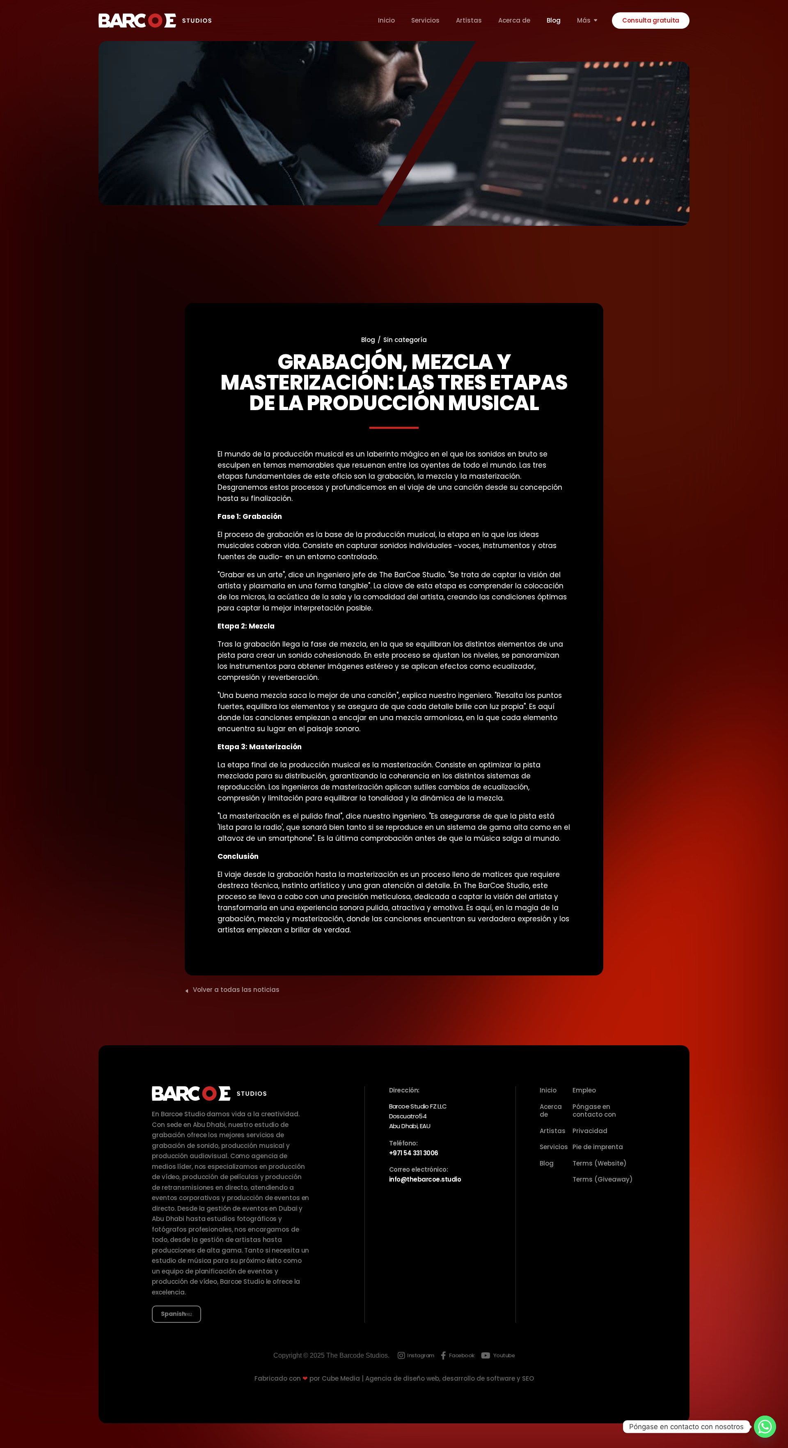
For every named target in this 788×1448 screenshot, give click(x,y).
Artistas (469, 20)
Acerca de (514, 20)
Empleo (584, 1090)
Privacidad (590, 1131)
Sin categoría (405, 339)
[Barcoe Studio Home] (154, 21)
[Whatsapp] (765, 1427)
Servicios (425, 20)
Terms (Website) (600, 1163)
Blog (554, 20)
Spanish (173, 1313)
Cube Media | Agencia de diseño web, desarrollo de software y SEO (428, 1378)
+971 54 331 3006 (413, 1153)
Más (584, 20)
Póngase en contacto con (594, 1110)
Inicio (386, 20)
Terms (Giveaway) (603, 1179)
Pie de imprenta (598, 1147)
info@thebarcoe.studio (425, 1179)
